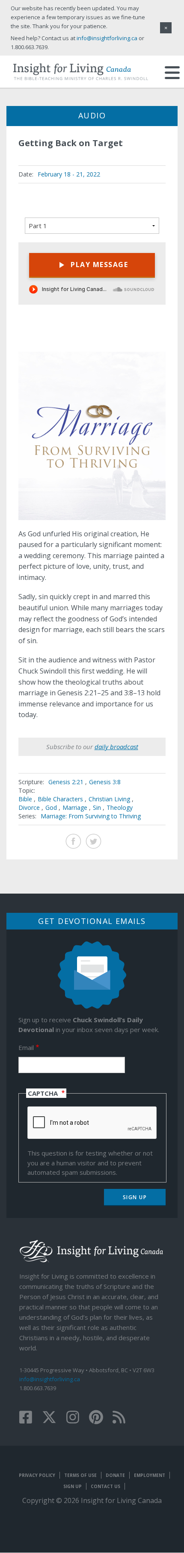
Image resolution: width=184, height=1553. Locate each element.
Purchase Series (130, 337)
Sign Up (72, 1486)
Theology (120, 807)
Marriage (74, 807)
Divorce (29, 807)
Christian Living (109, 799)
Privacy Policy (37, 1475)
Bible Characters (60, 799)
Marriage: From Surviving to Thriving (91, 816)
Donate (115, 1475)
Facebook (73, 841)
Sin (97, 807)
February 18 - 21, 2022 (69, 174)
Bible (25, 799)
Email (26, 1047)
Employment (149, 1475)
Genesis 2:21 (66, 782)
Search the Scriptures (151, 337)
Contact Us (105, 1486)
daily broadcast (116, 746)
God (51, 807)
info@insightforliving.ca (49, 1379)
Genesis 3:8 (105, 782)
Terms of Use (80, 1475)
